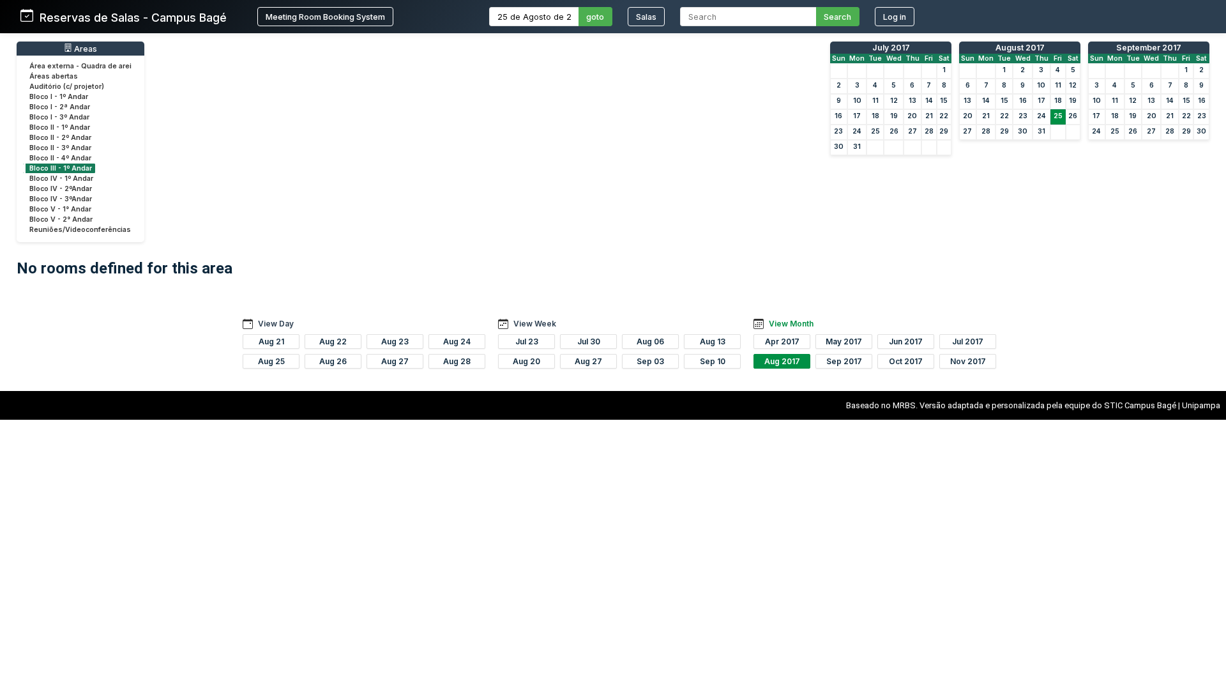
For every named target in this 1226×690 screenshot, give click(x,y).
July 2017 (891, 47)
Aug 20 (526, 361)
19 (894, 116)
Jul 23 (526, 341)
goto (595, 17)
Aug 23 (395, 341)
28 (929, 131)
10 (857, 100)
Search (837, 17)
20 (912, 116)
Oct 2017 (906, 361)
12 (894, 100)
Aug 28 (457, 361)
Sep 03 (650, 361)
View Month (791, 323)
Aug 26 (333, 361)
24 (856, 131)
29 (943, 131)
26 (893, 131)
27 (912, 131)
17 (857, 116)
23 (838, 131)
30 (839, 146)
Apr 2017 (782, 341)
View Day (276, 323)
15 (944, 100)
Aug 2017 (782, 361)
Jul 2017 (967, 341)
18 (875, 116)
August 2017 (1020, 47)
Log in (894, 17)
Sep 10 (712, 361)
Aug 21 (271, 341)
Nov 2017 (968, 361)
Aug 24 (457, 341)
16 (838, 116)
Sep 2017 (844, 361)
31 (857, 146)
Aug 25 (271, 361)
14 (929, 100)
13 (912, 100)
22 (943, 116)
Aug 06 (650, 341)
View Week (534, 323)
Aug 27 (395, 361)
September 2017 (1148, 47)
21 (929, 116)
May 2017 (844, 341)
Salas (646, 17)
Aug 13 (712, 341)
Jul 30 (588, 341)
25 (875, 131)
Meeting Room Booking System (325, 17)
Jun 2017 (906, 341)
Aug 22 (333, 341)
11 (875, 100)
